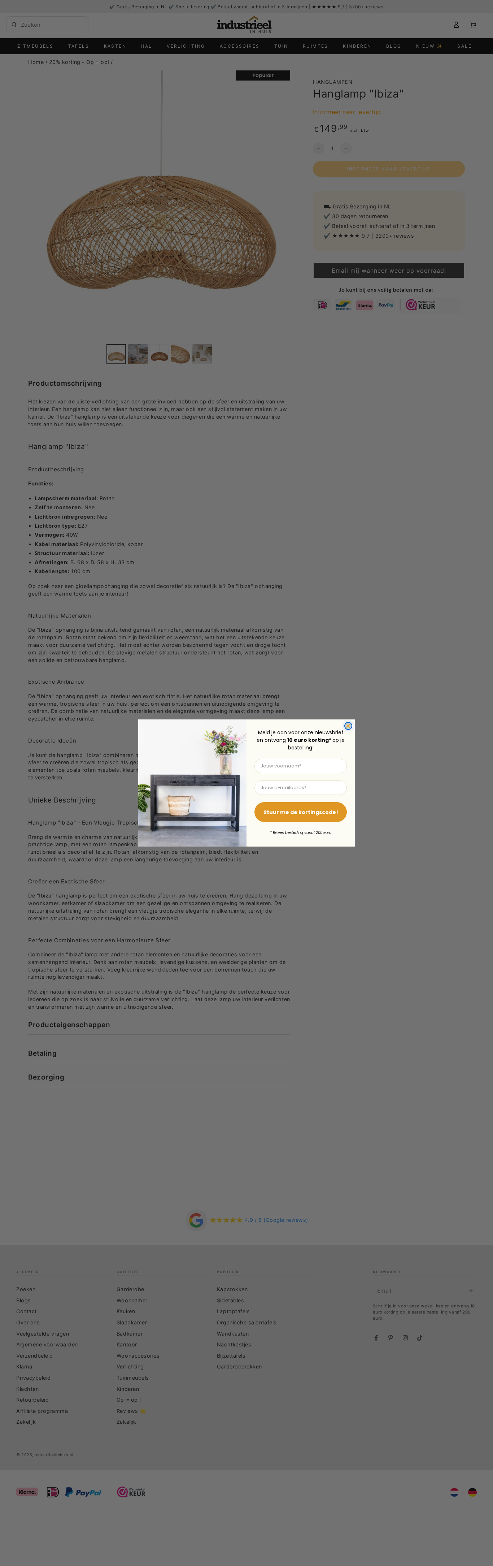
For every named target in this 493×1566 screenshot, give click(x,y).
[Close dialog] (348, 726)
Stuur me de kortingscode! (300, 812)
